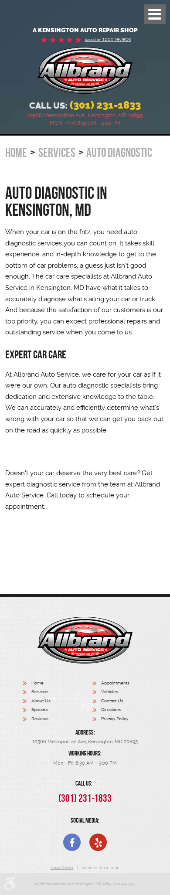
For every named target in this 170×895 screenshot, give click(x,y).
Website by (99, 868)
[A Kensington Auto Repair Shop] (85, 70)
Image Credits (62, 867)
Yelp (98, 842)
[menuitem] (57, 684)
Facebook (72, 842)
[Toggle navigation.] (155, 14)
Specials (39, 709)
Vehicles (109, 691)
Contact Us (112, 700)
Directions (111, 709)
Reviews (39, 718)
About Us (41, 700)
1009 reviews (108, 39)
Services (56, 153)
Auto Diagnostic (119, 153)
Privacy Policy (114, 718)
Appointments (115, 683)
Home (16, 153)
